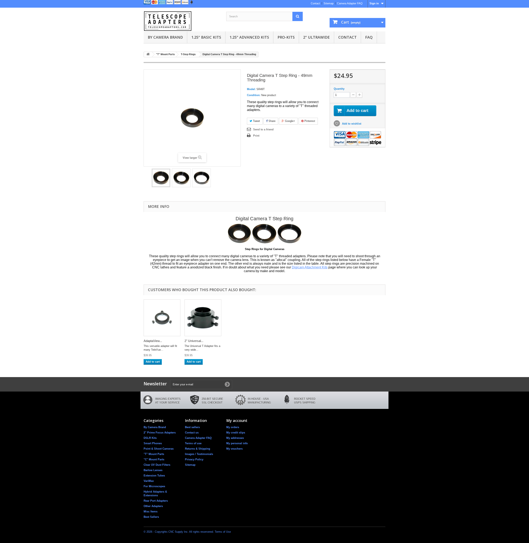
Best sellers (192, 427)
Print (256, 135)
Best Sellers (151, 516)
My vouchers (234, 448)
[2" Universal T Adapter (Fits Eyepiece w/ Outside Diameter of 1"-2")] (203, 317)
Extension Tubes (154, 475)
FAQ (369, 37)
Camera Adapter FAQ (349, 3)
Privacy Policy (194, 459)
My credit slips (235, 432)
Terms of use (193, 443)
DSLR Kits (150, 437)
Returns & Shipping (197, 448)
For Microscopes (154, 486)
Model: (251, 89)
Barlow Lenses (153, 470)
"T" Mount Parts (154, 454)
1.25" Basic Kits (206, 37)
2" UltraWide (316, 37)
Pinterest (309, 121)
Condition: (253, 95)
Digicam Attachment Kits (310, 267)
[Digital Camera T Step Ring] (161, 178)
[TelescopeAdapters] (182, 21)
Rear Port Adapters (156, 500)
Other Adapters (153, 506)
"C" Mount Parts (154, 459)
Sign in (374, 3)
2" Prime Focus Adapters (160, 432)
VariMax (149, 480)
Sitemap (329, 3)
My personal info (237, 443)
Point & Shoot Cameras (159, 448)
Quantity (339, 88)
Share (271, 121)
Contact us (192, 432)
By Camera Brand (165, 37)
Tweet (256, 121)
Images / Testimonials (199, 454)
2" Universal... (194, 341)
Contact (315, 3)
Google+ (289, 121)
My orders (232, 427)
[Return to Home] (148, 54)
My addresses (235, 437)
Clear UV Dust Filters (157, 464)
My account (236, 420)
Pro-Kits (286, 37)
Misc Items (150, 511)
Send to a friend (263, 129)
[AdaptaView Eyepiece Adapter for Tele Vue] (162, 317)
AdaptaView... (153, 341)
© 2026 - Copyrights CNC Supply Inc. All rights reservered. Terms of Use (187, 531)
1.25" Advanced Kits (249, 37)
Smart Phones (153, 443)
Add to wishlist (351, 123)
